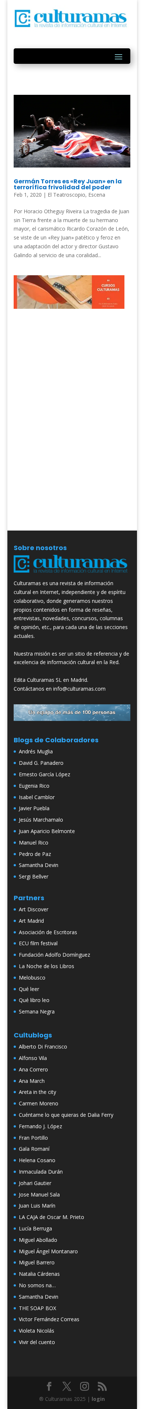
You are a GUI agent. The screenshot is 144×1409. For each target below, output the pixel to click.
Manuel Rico (33, 842)
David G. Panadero (41, 762)
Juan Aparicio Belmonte (47, 831)
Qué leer (29, 988)
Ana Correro (33, 1069)
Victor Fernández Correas (49, 1319)
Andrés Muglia (36, 751)
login (98, 1398)
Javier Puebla (34, 808)
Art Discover (33, 909)
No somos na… (37, 1285)
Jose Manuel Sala (39, 1194)
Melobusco (32, 977)
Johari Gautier (35, 1183)
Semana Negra (37, 1011)
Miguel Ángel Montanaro (48, 1251)
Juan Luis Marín (37, 1205)
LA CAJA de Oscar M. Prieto (51, 1216)
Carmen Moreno (38, 1103)
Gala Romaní (34, 1148)
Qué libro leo (34, 1000)
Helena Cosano (37, 1160)
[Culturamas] (72, 574)
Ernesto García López (44, 774)
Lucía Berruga (35, 1228)
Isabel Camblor (37, 797)
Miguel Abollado (38, 1239)
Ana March (32, 1080)
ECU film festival (38, 943)
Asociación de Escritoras (48, 932)
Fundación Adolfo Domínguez (54, 954)
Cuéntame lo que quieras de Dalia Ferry (66, 1114)
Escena (96, 194)
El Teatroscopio (66, 194)
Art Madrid (31, 920)
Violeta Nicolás (36, 1330)
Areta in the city (37, 1091)
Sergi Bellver (33, 876)
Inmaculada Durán (41, 1171)
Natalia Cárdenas (39, 1273)
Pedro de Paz (35, 853)
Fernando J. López (40, 1126)
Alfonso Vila (33, 1057)
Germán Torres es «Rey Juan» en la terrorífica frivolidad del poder (68, 184)
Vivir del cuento (37, 1342)
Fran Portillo (33, 1137)
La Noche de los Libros (46, 966)
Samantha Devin (38, 864)
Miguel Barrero (37, 1262)
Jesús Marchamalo (41, 819)
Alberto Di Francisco (43, 1046)
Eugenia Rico (34, 785)
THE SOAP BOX (37, 1308)
